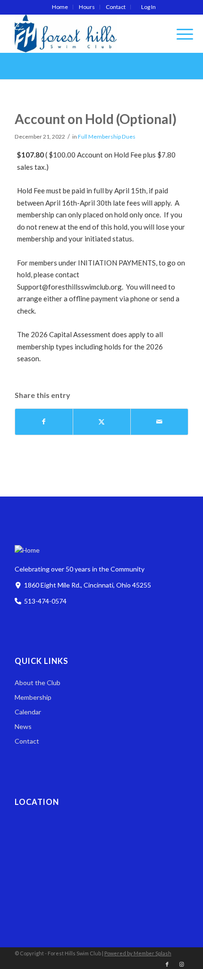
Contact (116, 6)
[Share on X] (101, 422)
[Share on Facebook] (44, 422)
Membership (33, 697)
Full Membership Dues (106, 136)
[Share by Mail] (159, 422)
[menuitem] (60, 7)
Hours (87, 6)
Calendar (28, 712)
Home (60, 6)
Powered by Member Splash (137, 953)
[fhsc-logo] (84, 33)
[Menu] (180, 33)
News (23, 726)
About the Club (37, 683)
